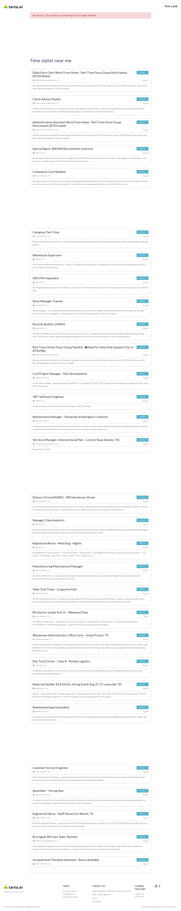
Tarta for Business (70, 891)
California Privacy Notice (150, 907)
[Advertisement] (90, 37)
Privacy (162, 907)
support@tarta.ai (104, 894)
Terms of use (171, 907)
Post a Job (171, 6)
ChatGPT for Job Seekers (139, 895)
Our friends (96, 901)
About (94, 898)
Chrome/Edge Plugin (70, 897)
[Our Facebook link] (159, 886)
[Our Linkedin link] (156, 886)
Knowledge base (69, 894)
